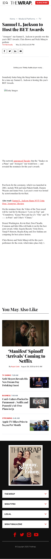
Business (6, 396)
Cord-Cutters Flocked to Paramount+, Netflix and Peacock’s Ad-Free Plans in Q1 (15, 403)
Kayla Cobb (15, 366)
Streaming (7, 418)
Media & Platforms (27, 19)
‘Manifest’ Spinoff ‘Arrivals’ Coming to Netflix (25, 356)
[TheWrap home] (21, 3)
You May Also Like (20, 309)
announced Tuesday (22, 160)
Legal (7, 514)
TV (40, 19)
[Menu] (5, 3)
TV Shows (6, 375)
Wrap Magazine (13, 524)
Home (12, 19)
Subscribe (42, 3)
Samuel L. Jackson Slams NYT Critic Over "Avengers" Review (23, 202)
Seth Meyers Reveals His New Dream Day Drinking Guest (15, 382)
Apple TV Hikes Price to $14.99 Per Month (14, 423)
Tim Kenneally (7, 45)
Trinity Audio (27, 68)
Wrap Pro (10, 504)
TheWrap (9, 494)
